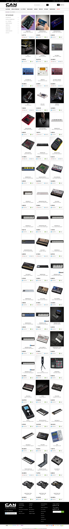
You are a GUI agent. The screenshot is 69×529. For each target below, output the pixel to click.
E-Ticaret (39, 528)
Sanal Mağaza (25, 528)
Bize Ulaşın (20, 511)
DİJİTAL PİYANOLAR (15, 9)
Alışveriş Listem (31, 511)
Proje (35, 528)
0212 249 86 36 (9, 510)
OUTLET (58, 9)
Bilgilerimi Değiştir (32, 513)
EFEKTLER (41, 9)
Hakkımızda (21, 507)
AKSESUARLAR (52, 9)
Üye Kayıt (30, 505)
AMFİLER (35, 9)
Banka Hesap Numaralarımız (23, 509)
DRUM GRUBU (30, 9)
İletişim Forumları (21, 513)
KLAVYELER (8, 9)
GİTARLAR (46, 9)
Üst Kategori (9, 15)
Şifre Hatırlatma (31, 509)
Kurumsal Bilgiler (21, 505)
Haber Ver (32, 37)
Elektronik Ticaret (30, 528)
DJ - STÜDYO (23, 9)
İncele (47, 37)
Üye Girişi (30, 507)
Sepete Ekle (39, 37)
